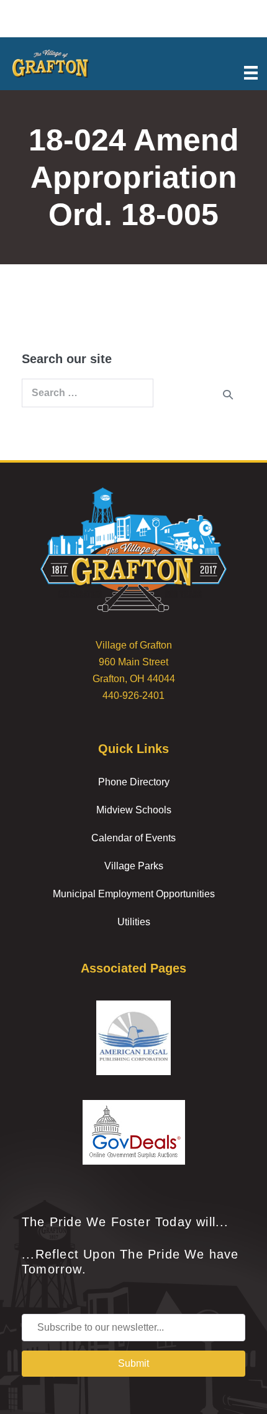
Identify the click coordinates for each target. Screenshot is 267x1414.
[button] (133, 1364)
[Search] (228, 394)
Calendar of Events (133, 838)
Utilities (133, 922)
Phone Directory (134, 782)
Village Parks (133, 866)
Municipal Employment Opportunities (134, 894)
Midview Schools (133, 810)
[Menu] (251, 72)
